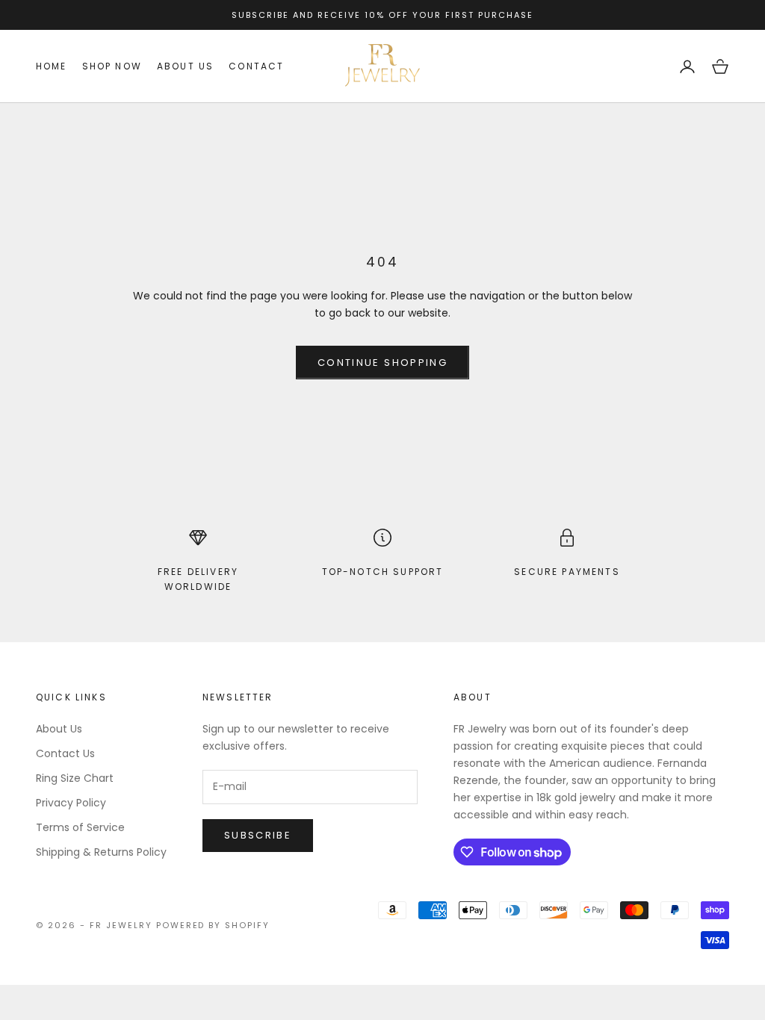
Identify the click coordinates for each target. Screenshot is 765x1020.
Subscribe (257, 835)
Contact (256, 66)
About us (185, 66)
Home (51, 66)
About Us (59, 728)
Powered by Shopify (213, 925)
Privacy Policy (71, 802)
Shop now (112, 66)
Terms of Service (80, 827)
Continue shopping (382, 362)
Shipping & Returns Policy (101, 852)
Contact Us (65, 753)
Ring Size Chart (75, 778)
